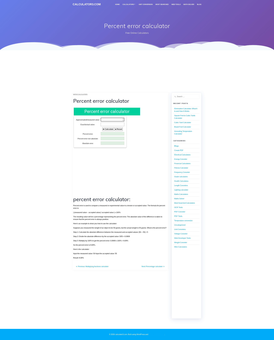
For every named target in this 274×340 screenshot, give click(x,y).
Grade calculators (181, 177)
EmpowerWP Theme (157, 334)
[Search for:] (186, 96)
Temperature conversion (183, 220)
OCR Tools (178, 207)
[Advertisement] (137, 77)
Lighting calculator (181, 190)
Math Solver (188, 4)
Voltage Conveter (180, 234)
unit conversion (146, 4)
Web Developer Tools (182, 238)
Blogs (176, 146)
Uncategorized (179, 225)
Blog (199, 4)
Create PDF (178, 150)
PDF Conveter (179, 212)
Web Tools (176, 4)
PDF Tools (178, 216)
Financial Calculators (182, 163)
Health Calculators (181, 181)
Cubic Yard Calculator (182, 122)
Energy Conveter (180, 159)
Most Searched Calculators (184, 203)
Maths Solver (179, 199)
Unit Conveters (180, 229)
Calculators (128, 4)
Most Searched (162, 4)
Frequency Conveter (182, 172)
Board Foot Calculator (182, 127)
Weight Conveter (180, 242)
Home (117, 4)
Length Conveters (181, 185)
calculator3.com (87, 4)
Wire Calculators (180, 247)
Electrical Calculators (182, 155)
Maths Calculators (80, 94)
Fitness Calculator (181, 168)
